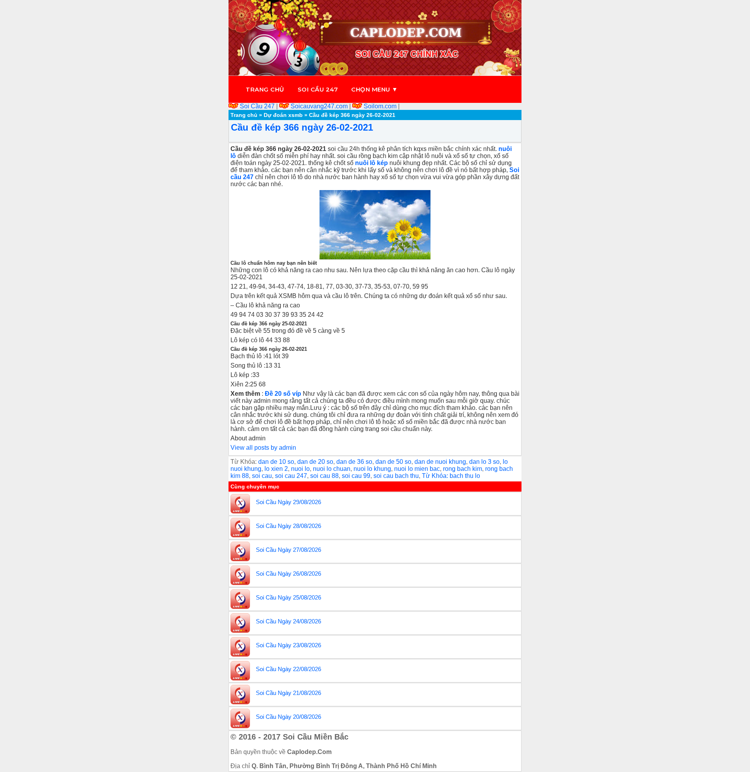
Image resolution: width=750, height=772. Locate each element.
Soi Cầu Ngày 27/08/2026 (288, 549)
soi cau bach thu (396, 475)
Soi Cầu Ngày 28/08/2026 (288, 525)
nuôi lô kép (371, 163)
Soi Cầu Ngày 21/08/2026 (288, 692)
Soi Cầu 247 (257, 106)
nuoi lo (300, 468)
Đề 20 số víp (283, 393)
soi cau (262, 475)
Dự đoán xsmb (283, 115)
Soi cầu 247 (318, 89)
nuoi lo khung (372, 468)
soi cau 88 (324, 475)
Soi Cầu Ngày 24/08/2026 (288, 621)
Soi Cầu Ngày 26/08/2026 (288, 573)
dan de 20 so (315, 461)
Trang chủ (265, 89)
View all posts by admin (263, 447)
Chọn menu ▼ (374, 89)
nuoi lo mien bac (417, 468)
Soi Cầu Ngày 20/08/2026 (288, 716)
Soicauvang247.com (319, 106)
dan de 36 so (354, 461)
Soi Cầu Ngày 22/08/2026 (288, 669)
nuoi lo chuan (331, 468)
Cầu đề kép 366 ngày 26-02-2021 (302, 127)
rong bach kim (462, 468)
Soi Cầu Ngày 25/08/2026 (288, 597)
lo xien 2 (276, 468)
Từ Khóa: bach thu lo (451, 475)
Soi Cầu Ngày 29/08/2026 (288, 502)
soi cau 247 (291, 475)
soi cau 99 (356, 475)
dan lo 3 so (484, 461)
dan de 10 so (276, 461)
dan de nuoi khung (440, 461)
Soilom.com (380, 106)
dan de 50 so (393, 461)
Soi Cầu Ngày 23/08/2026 (288, 645)
